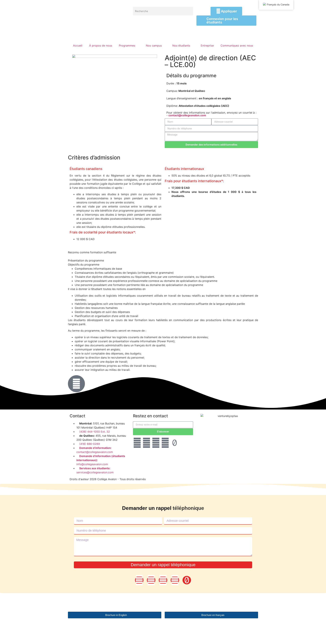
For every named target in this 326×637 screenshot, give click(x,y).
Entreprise (207, 45)
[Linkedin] (146, 443)
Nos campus (154, 45)
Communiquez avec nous (237, 45)
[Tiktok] (174, 443)
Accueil (77, 45)
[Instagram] (156, 443)
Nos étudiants (181, 45)
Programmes (127, 45)
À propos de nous (100, 45)
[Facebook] (137, 443)
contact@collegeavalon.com (187, 115)
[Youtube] (165, 443)
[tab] (163, 250)
